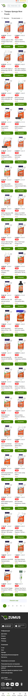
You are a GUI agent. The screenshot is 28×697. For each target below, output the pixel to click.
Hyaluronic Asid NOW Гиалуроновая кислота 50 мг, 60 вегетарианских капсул (7, 560)
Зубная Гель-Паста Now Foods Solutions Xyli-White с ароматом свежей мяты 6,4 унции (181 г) (21, 589)
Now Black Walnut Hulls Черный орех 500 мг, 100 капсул (20, 560)
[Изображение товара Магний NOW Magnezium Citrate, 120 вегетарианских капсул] (21, 489)
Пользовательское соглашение (10, 664)
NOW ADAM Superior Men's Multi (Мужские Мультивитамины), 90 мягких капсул (7, 502)
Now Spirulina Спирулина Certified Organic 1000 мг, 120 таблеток (21, 358)
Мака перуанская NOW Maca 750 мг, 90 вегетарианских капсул (20, 271)
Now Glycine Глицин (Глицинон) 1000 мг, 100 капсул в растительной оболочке (7, 589)
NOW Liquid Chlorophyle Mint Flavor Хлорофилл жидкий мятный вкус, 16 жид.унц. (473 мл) (20, 300)
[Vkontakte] (12, 684)
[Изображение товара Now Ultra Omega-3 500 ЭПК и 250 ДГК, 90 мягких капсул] (21, 56)
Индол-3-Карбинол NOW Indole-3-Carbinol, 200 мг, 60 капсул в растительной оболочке (20, 127)
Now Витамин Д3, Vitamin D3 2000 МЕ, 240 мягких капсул (7, 358)
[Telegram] (7, 684)
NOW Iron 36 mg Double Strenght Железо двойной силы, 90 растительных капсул (19, 98)
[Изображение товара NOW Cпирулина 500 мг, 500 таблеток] (7, 200)
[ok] (21, 684)
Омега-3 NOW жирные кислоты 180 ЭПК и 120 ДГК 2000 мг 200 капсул (20, 40)
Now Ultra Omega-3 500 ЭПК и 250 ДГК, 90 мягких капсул (20, 69)
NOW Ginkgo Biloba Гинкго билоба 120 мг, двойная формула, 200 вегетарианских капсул (6, 387)
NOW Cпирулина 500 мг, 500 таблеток (7, 213)
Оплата (3, 636)
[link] (2, 12)
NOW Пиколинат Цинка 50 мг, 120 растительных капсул (6, 329)
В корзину (7, 46)
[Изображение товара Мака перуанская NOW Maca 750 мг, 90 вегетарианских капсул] (21, 258)
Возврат (3, 638)
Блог (2, 650)
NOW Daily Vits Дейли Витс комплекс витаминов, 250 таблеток (19, 445)
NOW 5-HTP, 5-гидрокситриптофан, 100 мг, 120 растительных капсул (21, 185)
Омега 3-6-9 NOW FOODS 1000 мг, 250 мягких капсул (20, 214)
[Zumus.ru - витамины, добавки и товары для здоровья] (3, 6)
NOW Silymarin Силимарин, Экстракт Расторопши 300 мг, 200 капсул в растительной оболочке (7, 416)
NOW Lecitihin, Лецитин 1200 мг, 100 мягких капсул (20, 416)
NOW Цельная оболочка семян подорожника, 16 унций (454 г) (20, 329)
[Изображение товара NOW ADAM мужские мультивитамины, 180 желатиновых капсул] (21, 142)
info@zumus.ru (8, 679)
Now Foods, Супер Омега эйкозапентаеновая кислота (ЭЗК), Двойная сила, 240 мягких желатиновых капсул (20, 473)
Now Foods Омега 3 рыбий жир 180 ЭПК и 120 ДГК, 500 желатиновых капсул (7, 69)
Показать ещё (14, 600)
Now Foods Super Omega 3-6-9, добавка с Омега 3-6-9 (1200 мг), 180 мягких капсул (20, 243)
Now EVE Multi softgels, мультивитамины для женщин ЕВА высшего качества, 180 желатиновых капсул (6, 271)
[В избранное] (11, 23)
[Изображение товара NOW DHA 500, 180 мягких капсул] (7, 287)
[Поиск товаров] (9, 6)
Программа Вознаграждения (9, 655)
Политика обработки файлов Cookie (11, 670)
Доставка (4, 634)
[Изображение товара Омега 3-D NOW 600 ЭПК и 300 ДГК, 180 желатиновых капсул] (7, 85)
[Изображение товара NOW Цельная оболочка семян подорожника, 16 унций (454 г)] (21, 316)
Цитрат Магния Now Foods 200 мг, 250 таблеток (7, 243)
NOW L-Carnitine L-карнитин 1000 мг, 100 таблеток (20, 387)
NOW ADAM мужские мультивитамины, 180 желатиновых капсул (20, 156)
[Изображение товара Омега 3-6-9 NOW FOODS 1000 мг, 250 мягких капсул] (21, 200)
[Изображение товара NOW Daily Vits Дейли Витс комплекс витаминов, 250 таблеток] (21, 431)
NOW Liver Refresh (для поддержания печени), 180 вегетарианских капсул (6, 445)
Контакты (4, 657)
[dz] (17, 684)
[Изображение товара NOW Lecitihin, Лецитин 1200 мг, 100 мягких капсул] (21, 402)
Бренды (3, 652)
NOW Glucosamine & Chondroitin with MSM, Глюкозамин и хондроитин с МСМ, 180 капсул (7, 473)
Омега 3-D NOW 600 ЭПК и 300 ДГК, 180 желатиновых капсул (7, 98)
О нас (2, 647)
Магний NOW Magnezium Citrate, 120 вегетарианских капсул (20, 502)
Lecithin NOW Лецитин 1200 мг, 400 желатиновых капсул (20, 531)
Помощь (3, 641)
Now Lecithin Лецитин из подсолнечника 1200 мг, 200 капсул (7, 127)
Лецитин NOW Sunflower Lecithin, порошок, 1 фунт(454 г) (6, 156)
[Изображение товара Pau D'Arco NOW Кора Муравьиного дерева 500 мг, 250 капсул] (7, 171)
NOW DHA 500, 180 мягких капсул (6, 300)
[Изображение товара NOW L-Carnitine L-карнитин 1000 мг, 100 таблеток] (21, 373)
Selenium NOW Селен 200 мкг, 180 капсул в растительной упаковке (7, 531)
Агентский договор (7, 672)
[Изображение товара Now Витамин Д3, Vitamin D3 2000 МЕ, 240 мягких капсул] (7, 344)
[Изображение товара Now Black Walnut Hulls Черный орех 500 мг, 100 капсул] (21, 547)
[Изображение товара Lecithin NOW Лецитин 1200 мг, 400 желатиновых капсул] (21, 518)
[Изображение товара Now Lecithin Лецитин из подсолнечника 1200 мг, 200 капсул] (7, 114)
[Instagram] (3, 684)
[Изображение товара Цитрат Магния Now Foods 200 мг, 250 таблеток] (7, 229)
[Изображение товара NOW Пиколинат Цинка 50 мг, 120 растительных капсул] (7, 316)
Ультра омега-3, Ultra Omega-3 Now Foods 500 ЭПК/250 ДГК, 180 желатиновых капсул (7, 40)
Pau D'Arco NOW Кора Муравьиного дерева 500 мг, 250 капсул (6, 185)
